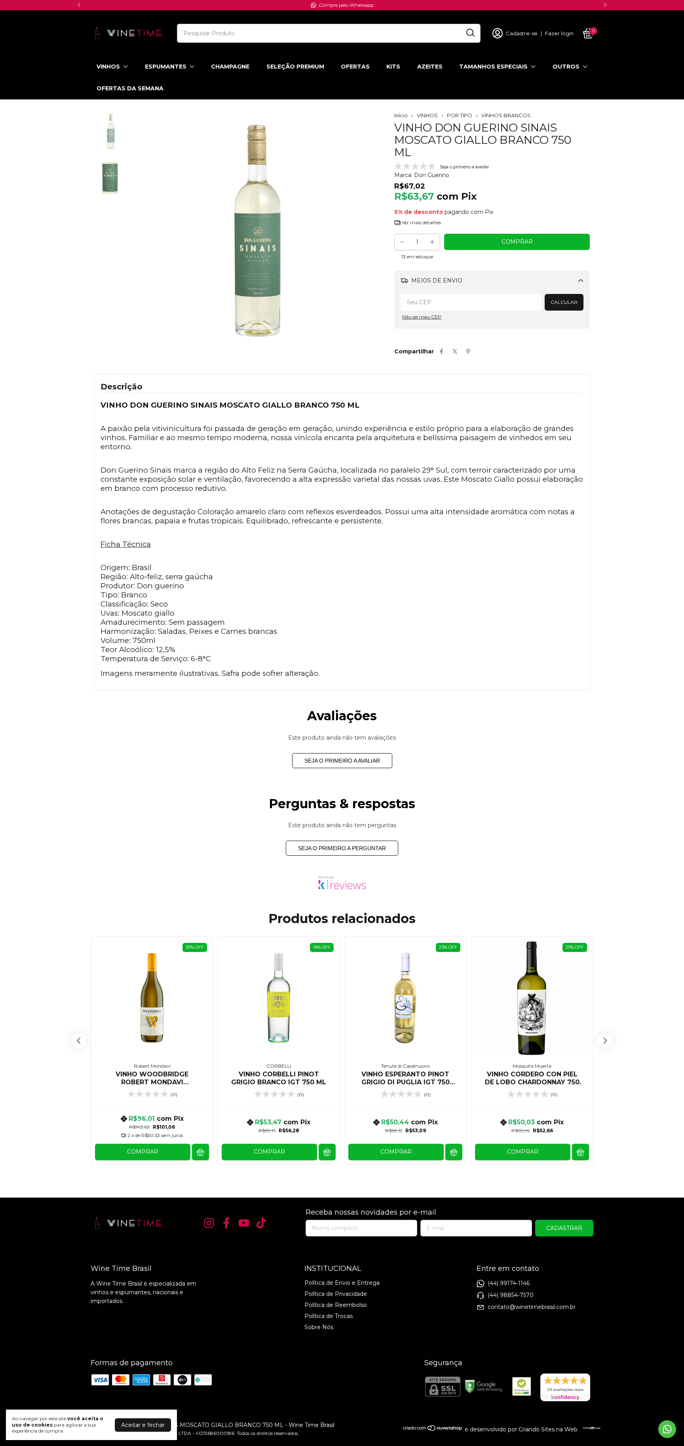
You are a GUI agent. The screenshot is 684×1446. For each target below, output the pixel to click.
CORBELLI (278, 1066)
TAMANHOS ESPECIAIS (493, 66)
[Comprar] (200, 1152)
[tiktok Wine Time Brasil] (261, 1223)
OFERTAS (355, 66)
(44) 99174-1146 (509, 1283)
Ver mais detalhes (421, 222)
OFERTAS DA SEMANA (130, 88)
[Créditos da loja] (590, 1428)
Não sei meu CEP (421, 317)
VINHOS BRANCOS (506, 115)
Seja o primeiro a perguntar (342, 848)
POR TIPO (459, 115)
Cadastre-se (522, 33)
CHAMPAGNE (230, 66)
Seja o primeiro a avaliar (342, 760)
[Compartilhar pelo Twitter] (455, 351)
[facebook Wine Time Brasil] (226, 1223)
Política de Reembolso (335, 1305)
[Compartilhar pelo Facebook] (441, 351)
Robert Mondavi (152, 1066)
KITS (393, 66)
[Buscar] (470, 32)
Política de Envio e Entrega (342, 1282)
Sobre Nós (318, 1327)
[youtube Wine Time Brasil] (244, 1223)
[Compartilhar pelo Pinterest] (468, 351)
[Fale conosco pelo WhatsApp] (667, 1429)
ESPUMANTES (165, 66)
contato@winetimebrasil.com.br (532, 1307)
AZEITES (430, 66)
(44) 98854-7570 (511, 1295)
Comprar (142, 1151)
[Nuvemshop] (433, 1429)
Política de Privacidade (335, 1293)
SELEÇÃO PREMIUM (295, 66)
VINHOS (108, 66)
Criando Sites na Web (548, 1429)
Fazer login (559, 33)
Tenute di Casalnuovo (405, 1066)
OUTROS (566, 66)
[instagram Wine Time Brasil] (209, 1223)
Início (401, 115)
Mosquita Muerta (532, 1066)
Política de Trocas (328, 1316)
